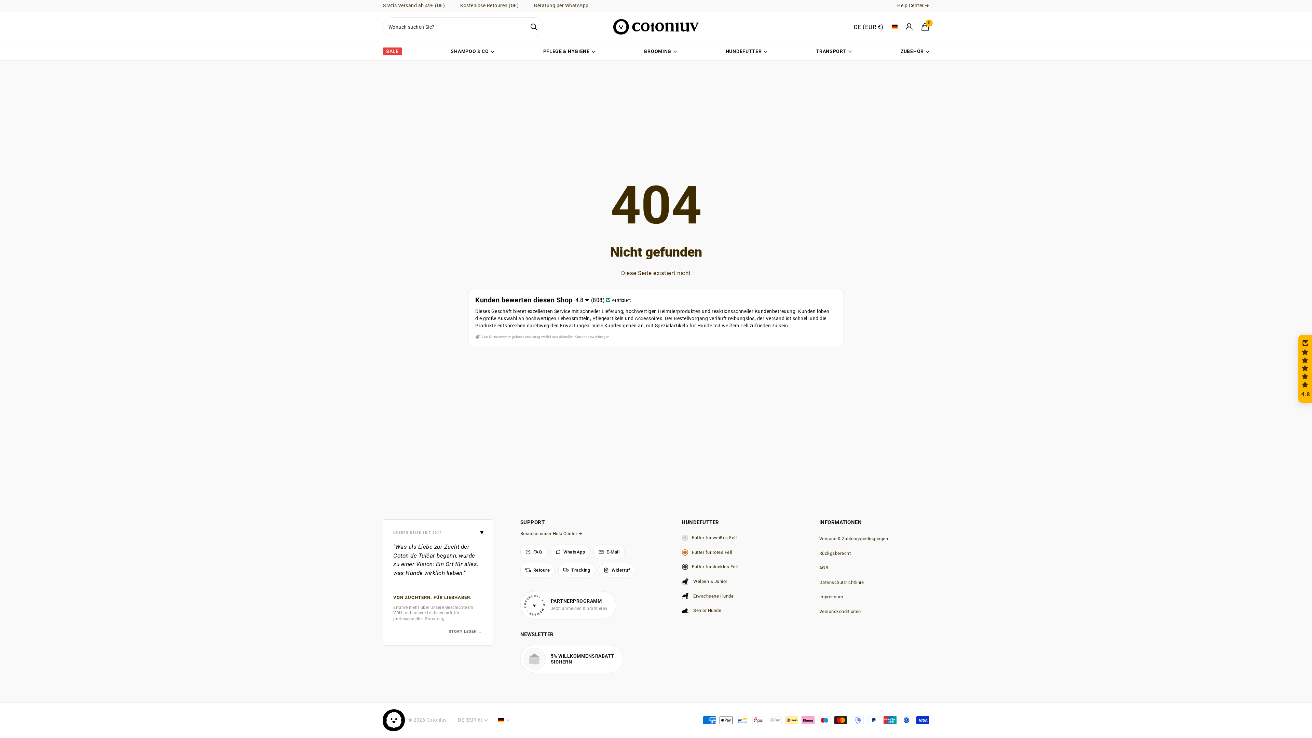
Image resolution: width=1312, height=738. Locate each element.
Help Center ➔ (913, 5)
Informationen (840, 522)
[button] (1305, 369)
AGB (824, 567)
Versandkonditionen (840, 611)
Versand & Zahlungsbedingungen (853, 538)
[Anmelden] (909, 27)
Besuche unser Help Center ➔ (551, 533)
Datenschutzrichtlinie (841, 582)
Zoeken (533, 26)
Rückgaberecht (835, 553)
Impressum (831, 596)
